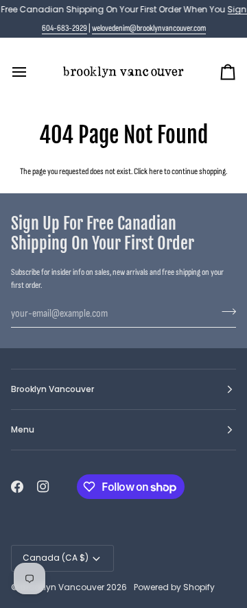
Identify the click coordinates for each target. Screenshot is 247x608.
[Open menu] (31, 72)
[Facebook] (17, 487)
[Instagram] (43, 487)
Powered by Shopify (174, 587)
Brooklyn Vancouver (62, 587)
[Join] (224, 312)
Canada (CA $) (56, 557)
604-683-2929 (64, 28)
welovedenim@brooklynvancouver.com (149, 28)
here (156, 171)
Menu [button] (22, 429)
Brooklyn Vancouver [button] (52, 389)
